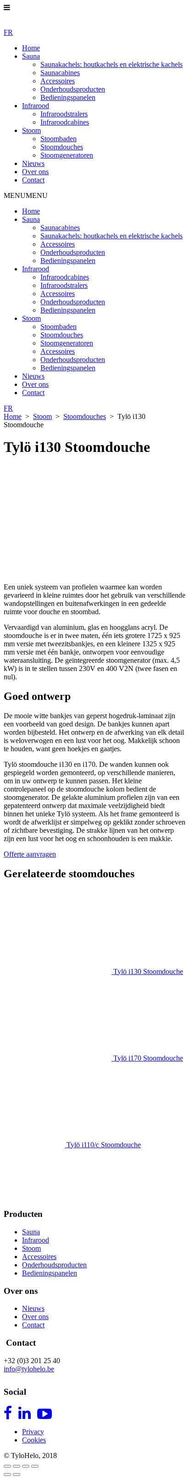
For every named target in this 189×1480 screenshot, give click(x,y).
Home (31, 48)
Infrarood (35, 106)
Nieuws (33, 163)
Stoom (31, 130)
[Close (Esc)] (7, 1466)
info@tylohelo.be (29, 1369)
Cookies (34, 1440)
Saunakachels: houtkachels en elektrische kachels (111, 64)
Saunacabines (60, 73)
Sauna (31, 56)
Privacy (33, 1432)
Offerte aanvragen (30, 854)
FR (8, 32)
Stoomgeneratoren (66, 155)
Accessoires (57, 81)
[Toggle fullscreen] (25, 1466)
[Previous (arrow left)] (7, 1474)
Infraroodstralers (64, 114)
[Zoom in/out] (35, 1466)
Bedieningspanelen (67, 97)
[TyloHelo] (36, 24)
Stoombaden (58, 139)
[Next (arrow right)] (16, 1474)
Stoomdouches (61, 147)
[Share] (16, 1466)
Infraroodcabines (64, 122)
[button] (26, 195)
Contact (33, 180)
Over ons (35, 172)
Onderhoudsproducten (72, 89)
